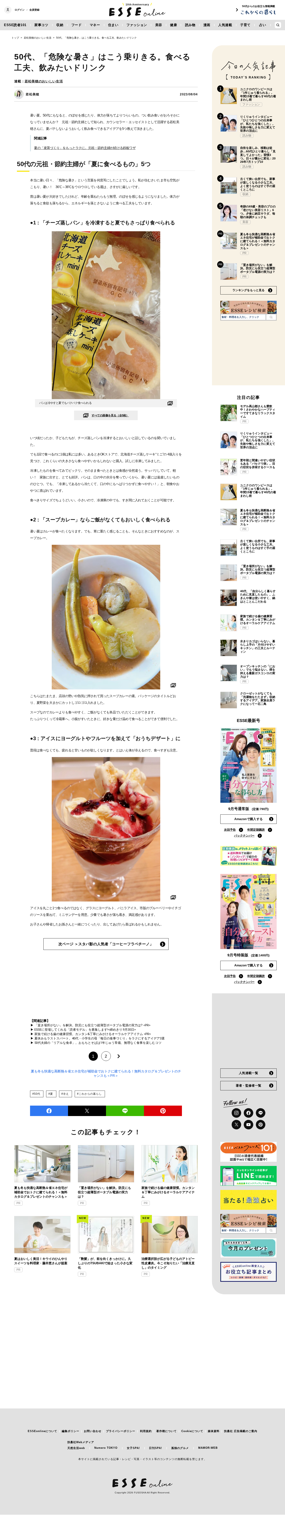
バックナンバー (244, 835)
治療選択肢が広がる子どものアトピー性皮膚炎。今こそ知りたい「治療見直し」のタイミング (168, 1263)
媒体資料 (213, 1431)
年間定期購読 (256, 829)
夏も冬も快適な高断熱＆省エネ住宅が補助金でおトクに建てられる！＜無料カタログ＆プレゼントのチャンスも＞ (40, 1192)
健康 (173, 25)
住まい (113, 25)
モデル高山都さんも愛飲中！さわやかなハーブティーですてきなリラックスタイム (257, 411)
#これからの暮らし (89, 1093)
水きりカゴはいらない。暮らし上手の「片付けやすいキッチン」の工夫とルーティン (257, 646)
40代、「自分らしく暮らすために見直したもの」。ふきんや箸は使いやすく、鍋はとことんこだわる (258, 596)
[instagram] (236, 1113)
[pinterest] (260, 1124)
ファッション (136, 25)
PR (18, 1203)
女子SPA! (133, 1448)
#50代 (36, 1093)
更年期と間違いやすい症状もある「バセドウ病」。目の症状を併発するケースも (257, 464)
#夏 (50, 1093)
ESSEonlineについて (42, 1431)
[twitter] (87, 1111)
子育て (245, 25)
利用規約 (146, 1431)
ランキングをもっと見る (248, 290)
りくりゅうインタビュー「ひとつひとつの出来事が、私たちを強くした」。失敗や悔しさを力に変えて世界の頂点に (257, 123)
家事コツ (41, 25)
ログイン (20, 9)
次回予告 (230, 829)
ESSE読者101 (15, 25)
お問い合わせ (92, 1431)
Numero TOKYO (105, 1447)
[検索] (271, 317)
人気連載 (225, 25)
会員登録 (34, 9)
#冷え (65, 1093)
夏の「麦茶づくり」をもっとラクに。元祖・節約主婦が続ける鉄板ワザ (84, 148)
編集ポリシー (70, 1431)
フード (76, 25)
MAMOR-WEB (208, 1447)
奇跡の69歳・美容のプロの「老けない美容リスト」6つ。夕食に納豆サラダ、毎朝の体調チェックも (258, 212)
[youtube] (248, 1124)
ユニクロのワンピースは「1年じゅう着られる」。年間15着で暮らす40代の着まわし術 (258, 94)
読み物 (190, 25)
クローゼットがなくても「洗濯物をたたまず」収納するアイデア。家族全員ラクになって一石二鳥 (257, 698)
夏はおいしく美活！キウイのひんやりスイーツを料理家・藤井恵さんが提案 (40, 1261)
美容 (158, 25)
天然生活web (76, 1448)
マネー (95, 25)
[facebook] (49, 1111)
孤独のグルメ (180, 1448)
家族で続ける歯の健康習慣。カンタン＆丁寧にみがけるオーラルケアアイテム (168, 1192)
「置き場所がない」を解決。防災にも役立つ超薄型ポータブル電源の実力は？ (104, 1192)
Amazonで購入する (248, 819)
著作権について (166, 1431)
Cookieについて (192, 1431)
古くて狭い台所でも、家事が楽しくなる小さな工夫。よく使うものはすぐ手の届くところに (257, 184)
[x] (236, 1124)
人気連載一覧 (248, 1073)
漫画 (206, 25)
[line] (125, 1111)
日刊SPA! (155, 1448)
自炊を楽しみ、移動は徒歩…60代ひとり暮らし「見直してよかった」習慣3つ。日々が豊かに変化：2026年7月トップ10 (258, 154)
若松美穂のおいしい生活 (44, 81)
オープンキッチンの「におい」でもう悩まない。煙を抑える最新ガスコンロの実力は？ (257, 671)
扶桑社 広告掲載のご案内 (240, 1431)
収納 (59, 25)
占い (262, 25)
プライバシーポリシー (120, 1431)
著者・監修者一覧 (248, 1085)
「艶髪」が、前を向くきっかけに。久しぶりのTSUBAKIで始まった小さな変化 (105, 1263)
